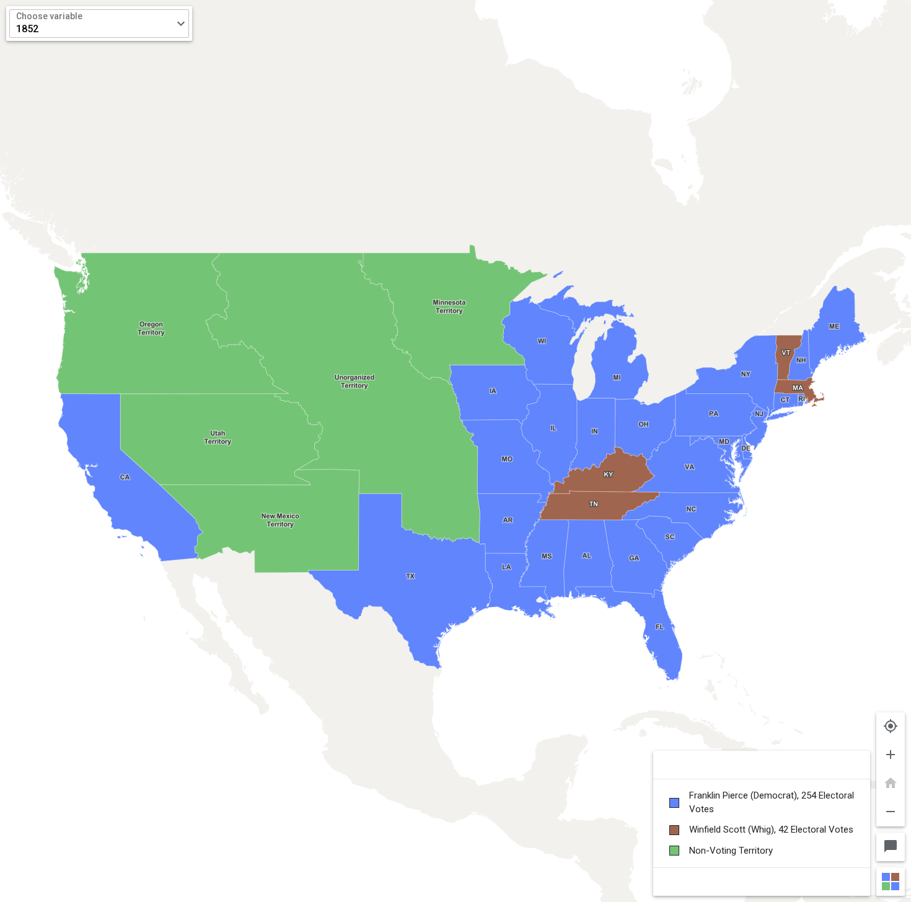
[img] (455, 451)
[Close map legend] (890, 881)
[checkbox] (761, 803)
